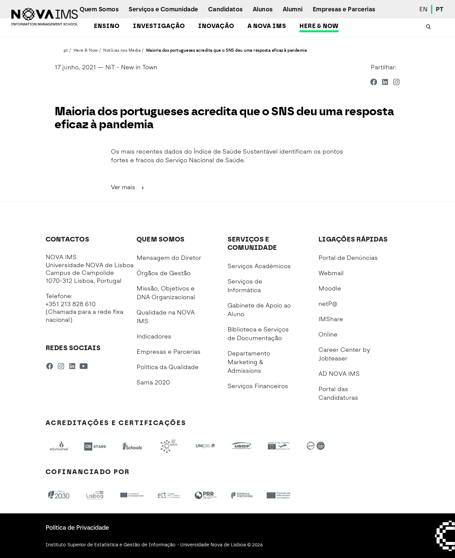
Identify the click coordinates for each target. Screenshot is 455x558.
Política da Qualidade (168, 367)
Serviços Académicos (259, 266)
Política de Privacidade (77, 527)
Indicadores (154, 336)
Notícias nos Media (122, 50)
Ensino (107, 26)
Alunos (263, 9)
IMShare (330, 319)
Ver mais (124, 187)
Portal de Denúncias (348, 258)
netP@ (327, 303)
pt (66, 50)
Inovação (216, 26)
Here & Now (318, 26)
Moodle (329, 288)
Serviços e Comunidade (163, 9)
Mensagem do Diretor (169, 258)
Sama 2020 (153, 382)
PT (440, 9)
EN (423, 9)
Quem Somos (99, 9)
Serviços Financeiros (258, 386)
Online (327, 334)
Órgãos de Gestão (164, 273)
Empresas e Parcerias (344, 9)
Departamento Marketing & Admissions (249, 362)
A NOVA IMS (266, 26)
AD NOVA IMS (339, 373)
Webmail (331, 273)
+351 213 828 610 (71, 304)
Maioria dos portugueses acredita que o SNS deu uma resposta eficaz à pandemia (226, 50)
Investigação (159, 26)
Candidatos (225, 9)
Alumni (293, 9)
